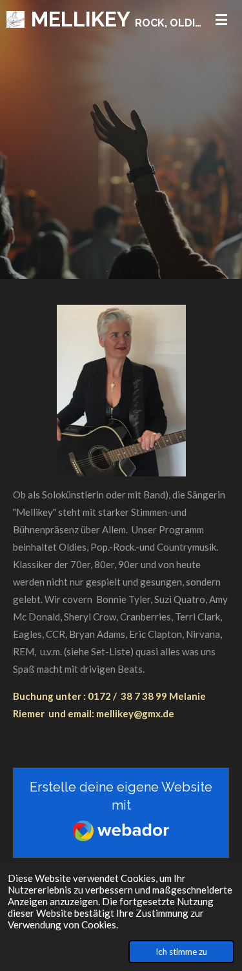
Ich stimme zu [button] (181, 951)
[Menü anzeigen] (221, 19)
